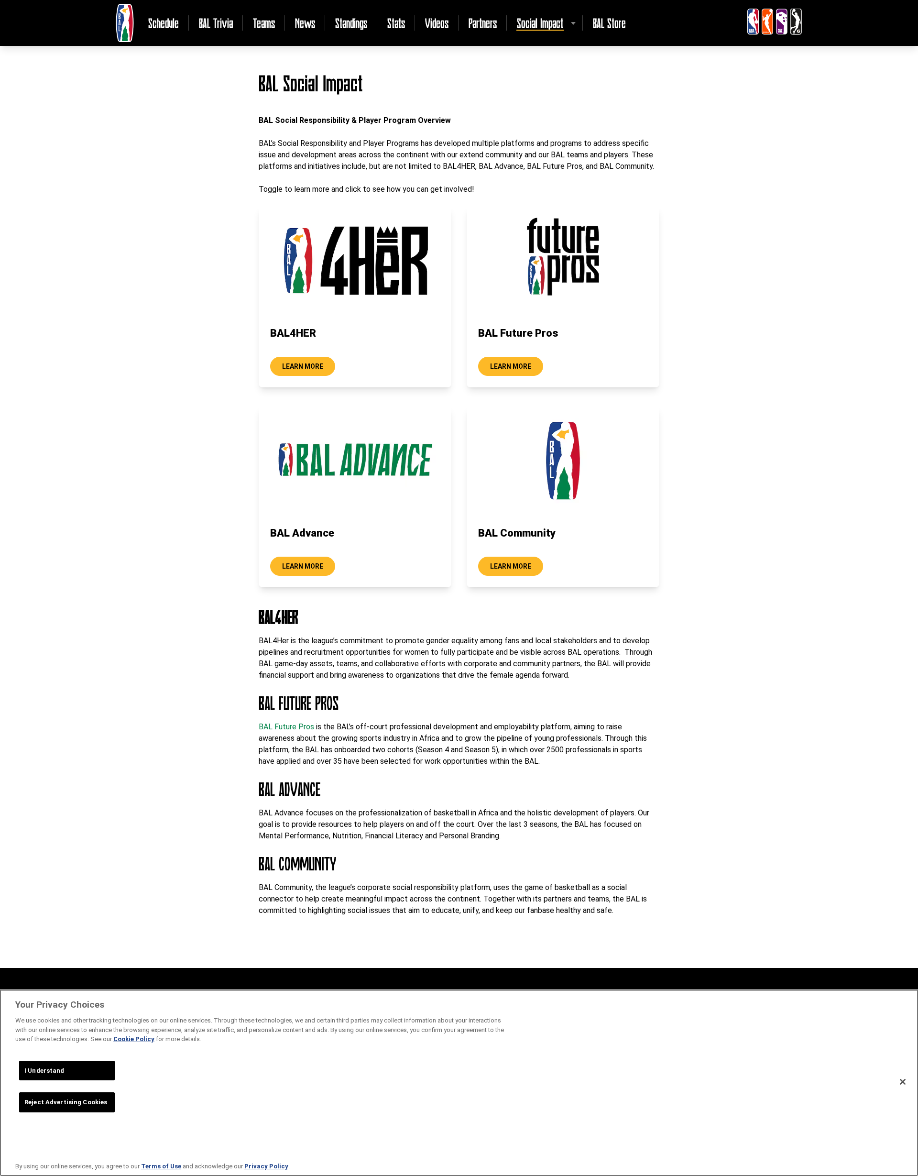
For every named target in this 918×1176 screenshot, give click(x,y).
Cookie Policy (133, 1039)
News (305, 23)
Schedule (163, 23)
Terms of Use (161, 1166)
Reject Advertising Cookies (65, 1102)
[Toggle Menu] (573, 23)
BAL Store (609, 23)
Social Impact (540, 23)
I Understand (44, 1070)
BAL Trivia (216, 23)
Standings (351, 23)
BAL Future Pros (286, 726)
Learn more (302, 366)
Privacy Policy (266, 1166)
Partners (483, 23)
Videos (436, 23)
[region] (459, 1082)
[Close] (902, 1081)
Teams (264, 23)
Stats (396, 23)
